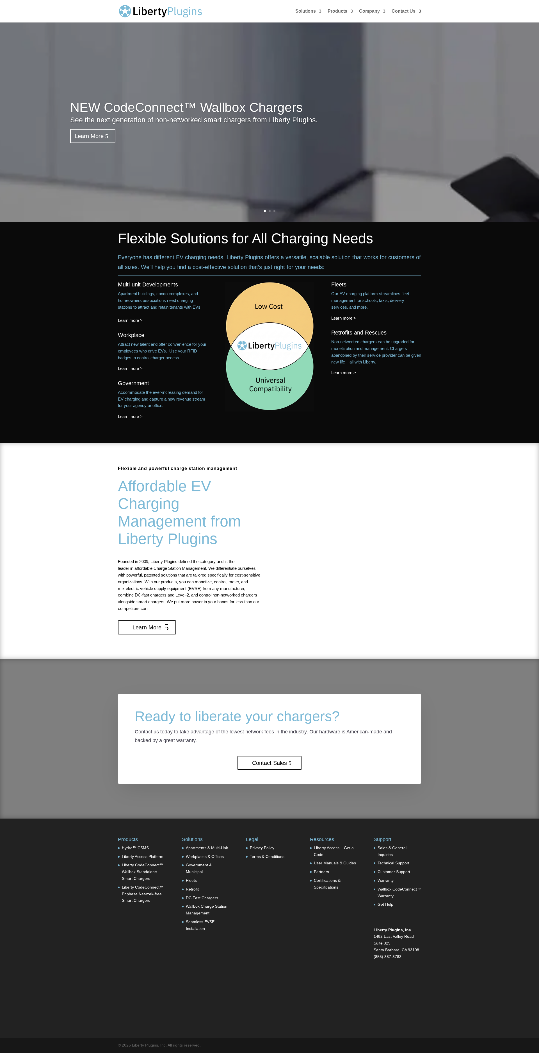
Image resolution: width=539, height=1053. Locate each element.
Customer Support (394, 871)
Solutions (305, 11)
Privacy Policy (262, 848)
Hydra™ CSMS (135, 848)
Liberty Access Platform (142, 856)
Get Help (385, 904)
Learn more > (130, 320)
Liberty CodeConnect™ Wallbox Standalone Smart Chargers (142, 872)
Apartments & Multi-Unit (207, 848)
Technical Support (393, 863)
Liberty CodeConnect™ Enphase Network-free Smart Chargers (142, 894)
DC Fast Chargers (202, 897)
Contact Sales (269, 763)
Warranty (386, 880)
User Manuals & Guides (335, 863)
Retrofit (192, 889)
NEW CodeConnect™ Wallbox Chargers (186, 107)
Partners (321, 871)
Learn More (89, 136)
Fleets (191, 880)
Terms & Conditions (267, 856)
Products (337, 11)
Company (369, 11)
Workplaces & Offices (205, 856)
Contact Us (403, 11)
